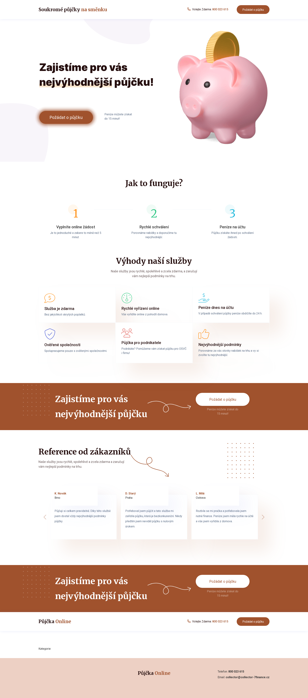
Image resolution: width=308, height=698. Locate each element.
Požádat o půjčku (253, 9)
